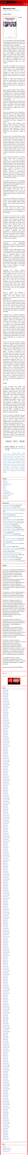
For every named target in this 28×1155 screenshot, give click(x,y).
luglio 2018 (5, 844)
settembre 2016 (6, 879)
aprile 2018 (5, 849)
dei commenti (7, 1149)
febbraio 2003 (6, 1138)
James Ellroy (21, 464)
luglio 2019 (5, 825)
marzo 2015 (5, 907)
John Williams (6, 467)
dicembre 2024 (6, 722)
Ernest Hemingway (16, 461)
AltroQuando (5, 498)
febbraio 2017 (6, 871)
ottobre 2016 (5, 877)
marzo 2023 (5, 755)
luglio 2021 (5, 787)
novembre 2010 (6, 990)
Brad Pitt (20, 454)
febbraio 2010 (6, 1004)
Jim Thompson (13, 465)
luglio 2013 (5, 939)
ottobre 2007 (5, 1049)
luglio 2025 (5, 710)
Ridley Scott (12, 470)
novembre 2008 (6, 1028)
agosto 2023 (5, 747)
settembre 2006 (6, 1069)
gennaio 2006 (6, 1082)
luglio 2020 (5, 806)
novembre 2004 (6, 1104)
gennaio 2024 (6, 739)
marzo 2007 (5, 1060)
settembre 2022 (6, 764)
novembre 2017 (6, 857)
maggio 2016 (5, 885)
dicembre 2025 (6, 703)
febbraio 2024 (6, 737)
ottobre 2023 (5, 744)
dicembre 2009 (6, 1007)
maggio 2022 (5, 771)
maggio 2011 (5, 980)
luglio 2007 (5, 1053)
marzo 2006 (5, 1079)
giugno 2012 (5, 960)
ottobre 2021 (5, 782)
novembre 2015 (6, 895)
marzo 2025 (5, 717)
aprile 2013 (5, 944)
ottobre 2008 (5, 1030)
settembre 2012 (6, 955)
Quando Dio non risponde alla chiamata (11, 543)
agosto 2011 (5, 976)
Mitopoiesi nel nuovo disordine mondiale (11, 535)
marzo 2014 (5, 926)
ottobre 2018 (5, 839)
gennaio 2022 (6, 777)
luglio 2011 (5, 977)
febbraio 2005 (6, 1099)
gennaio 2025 (6, 720)
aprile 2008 (5, 1039)
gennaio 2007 (6, 1063)
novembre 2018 (6, 837)
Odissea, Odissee (7, 524)
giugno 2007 (5, 1055)
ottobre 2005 (5, 1087)
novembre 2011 (6, 971)
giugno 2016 (5, 884)
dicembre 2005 (6, 1084)
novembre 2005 (6, 1085)
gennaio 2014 (6, 930)
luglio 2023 (5, 749)
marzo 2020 (5, 812)
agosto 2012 (5, 957)
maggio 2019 (5, 828)
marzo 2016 (5, 888)
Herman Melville (11, 462)
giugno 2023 (5, 750)
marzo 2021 (5, 793)
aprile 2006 (5, 1077)
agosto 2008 (5, 1033)
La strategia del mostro (8, 526)
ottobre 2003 (5, 1125)
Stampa (8, 441)
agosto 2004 (5, 1109)
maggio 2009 (5, 1018)
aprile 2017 (5, 868)
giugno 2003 (5, 1131)
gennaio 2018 (6, 853)
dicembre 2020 (6, 798)
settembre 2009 (6, 1012)
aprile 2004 (5, 1115)
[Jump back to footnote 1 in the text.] (8, 449)
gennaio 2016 (6, 891)
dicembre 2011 (6, 969)
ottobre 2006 (5, 1068)
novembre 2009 (6, 1009)
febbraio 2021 (6, 795)
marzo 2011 (5, 984)
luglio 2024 (5, 730)
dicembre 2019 (6, 817)
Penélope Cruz (6, 470)
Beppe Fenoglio (15, 454)
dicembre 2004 (6, 1103)
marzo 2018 (5, 850)
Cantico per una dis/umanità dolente (10, 560)
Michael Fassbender (20, 469)
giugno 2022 (5, 769)
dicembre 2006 (6, 1064)
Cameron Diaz (10, 456)
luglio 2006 (5, 1072)
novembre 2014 (6, 914)
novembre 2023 (6, 742)
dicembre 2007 (6, 1045)
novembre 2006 (6, 1066)
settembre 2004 (6, 1107)
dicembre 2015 (6, 893)
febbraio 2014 (6, 928)
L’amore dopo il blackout (8, 533)
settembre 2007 (6, 1050)
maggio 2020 (5, 809)
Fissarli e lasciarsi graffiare (9, 505)
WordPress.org (6, 1151)
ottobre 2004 (5, 1106)
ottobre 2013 (5, 934)
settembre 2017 (6, 860)
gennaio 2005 (6, 1101)
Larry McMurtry (15, 467)
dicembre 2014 (6, 912)
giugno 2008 (5, 1036)
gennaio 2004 (6, 1120)
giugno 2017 (5, 864)
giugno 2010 (5, 998)
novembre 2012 (6, 952)
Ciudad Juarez (11, 457)
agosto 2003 (5, 1128)
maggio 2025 (5, 714)
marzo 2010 (5, 1003)
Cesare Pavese (17, 456)
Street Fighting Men (7, 546)
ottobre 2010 (5, 991)
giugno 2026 (5, 693)
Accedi (4, 1146)
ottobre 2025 (5, 706)
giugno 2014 (5, 922)
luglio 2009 (5, 1015)
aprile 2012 (5, 963)
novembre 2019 (6, 818)
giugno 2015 (5, 903)
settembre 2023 (6, 745)
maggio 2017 (5, 866)
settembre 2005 (6, 1088)
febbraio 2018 (6, 852)
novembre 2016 (6, 876)
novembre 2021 (6, 780)
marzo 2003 (5, 1136)
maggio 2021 (5, 790)
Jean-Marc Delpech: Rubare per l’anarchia (12, 516)
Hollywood (18, 462)
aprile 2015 (5, 906)
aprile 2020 (5, 810)
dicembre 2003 (6, 1122)
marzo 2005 (5, 1098)
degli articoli (6, 1148)
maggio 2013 (5, 942)
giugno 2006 (5, 1074)
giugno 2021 (5, 788)
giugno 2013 (5, 941)
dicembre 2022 (6, 760)
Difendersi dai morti (7, 556)
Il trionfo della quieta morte (8, 527)
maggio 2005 (5, 1095)
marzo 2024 (5, 736)
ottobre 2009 (5, 1011)
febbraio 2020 (6, 814)
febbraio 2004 (6, 1118)
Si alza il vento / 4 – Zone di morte (10, 548)
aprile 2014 (5, 925)
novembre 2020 (6, 799)
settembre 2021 (6, 783)
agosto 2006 (5, 1071)
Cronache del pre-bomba (8, 493)
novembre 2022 (6, 761)
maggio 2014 (5, 923)
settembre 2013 (6, 936)
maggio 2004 (5, 1114)
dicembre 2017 (6, 855)
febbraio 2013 (6, 947)
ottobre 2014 (5, 915)
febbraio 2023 (6, 757)
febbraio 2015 (6, 909)
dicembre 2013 (6, 931)
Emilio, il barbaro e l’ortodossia (9, 529)
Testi (4, 487)
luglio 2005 (5, 1091)
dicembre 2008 (6, 1026)
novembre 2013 (6, 933)
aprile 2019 (5, 830)
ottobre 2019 (5, 820)
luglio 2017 (5, 863)
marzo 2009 (5, 1022)
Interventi (5, 481)
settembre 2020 (6, 803)
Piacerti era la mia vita (8, 506)
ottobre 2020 (5, 801)
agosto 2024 (5, 728)
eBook (21, 441)
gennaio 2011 (6, 987)
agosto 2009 (5, 1014)
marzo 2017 (5, 869)
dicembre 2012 (6, 950)
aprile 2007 (5, 1058)
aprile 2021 (5, 791)
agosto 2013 (5, 937)
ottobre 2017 (5, 858)
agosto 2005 (5, 1090)
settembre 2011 (6, 974)
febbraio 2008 (6, 1042)
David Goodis (11, 459)
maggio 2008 (5, 1038)
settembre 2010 (6, 993)
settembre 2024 (6, 726)
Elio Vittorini (8, 461)
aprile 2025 (5, 715)
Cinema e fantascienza (9, 519)
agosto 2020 (5, 804)
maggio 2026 (5, 695)
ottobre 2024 (5, 725)
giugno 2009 (5, 1017)
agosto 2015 (5, 899)
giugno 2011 (5, 979)
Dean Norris (17, 459)
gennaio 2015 (6, 910)
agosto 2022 (5, 766)
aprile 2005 (5, 1096)
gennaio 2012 (6, 968)
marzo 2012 (5, 964)
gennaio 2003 (6, 1139)
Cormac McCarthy (18, 457)
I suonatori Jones (6, 495)
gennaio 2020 (6, 815)
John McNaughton (20, 465)
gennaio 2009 (6, 1025)
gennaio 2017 (6, 872)
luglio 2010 (5, 996)
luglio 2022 (5, 768)
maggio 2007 (5, 1057)
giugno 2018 (5, 845)
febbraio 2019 (6, 833)
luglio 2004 (5, 1111)
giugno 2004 (5, 1112)
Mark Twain (12, 469)
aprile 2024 (5, 734)
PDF (15, 441)
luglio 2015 (5, 901)
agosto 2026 (5, 690)
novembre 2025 (6, 704)
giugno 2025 (5, 712)
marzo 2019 (5, 831)
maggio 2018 (5, 847)
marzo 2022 (5, 774)
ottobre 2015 (5, 896)
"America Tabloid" (16, 453)
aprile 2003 (5, 1134)
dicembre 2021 (6, 779)
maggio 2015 (5, 904)
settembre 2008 (6, 1031)
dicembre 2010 (6, 988)
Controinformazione (7, 484)
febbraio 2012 (6, 966)
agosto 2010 (5, 995)
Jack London (14, 464)
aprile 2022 (5, 772)
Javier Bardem (6, 465)
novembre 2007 (6, 1047)
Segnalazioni (5, 496)
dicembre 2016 (6, 874)
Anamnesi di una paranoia (8, 559)
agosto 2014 (5, 918)
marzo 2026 (5, 698)
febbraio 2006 (6, 1080)
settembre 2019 (6, 822)
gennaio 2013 (6, 949)
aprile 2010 (5, 1001)
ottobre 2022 (5, 763)
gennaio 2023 (6, 758)
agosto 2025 (5, 709)
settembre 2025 (6, 707)
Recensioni (17, 10)
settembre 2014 (6, 917)
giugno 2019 (5, 826)
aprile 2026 (5, 696)
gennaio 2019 (6, 834)
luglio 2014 (5, 920)
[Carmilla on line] (14, 2)
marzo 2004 (5, 1117)
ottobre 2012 (5, 953)
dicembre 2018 (6, 836)
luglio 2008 (5, 1034)
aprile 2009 (5, 1020)
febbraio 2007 (6, 1061)
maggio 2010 (5, 999)
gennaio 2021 (6, 796)
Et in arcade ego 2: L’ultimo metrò (10, 538)
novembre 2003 (6, 1123)
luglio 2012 (5, 958)
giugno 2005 (5, 1093)
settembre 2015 (6, 898)
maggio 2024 (5, 733)
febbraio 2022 (6, 776)
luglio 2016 (5, 882)
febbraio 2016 (6, 890)
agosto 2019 (5, 823)
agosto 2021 (5, 785)
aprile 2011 (5, 982)
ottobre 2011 (5, 972)
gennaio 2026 (6, 701)
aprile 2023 (5, 753)
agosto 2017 (5, 861)
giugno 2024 (5, 731)
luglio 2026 (5, 691)
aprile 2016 (5, 887)
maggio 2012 (5, 961)
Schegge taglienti (6, 492)
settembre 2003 (6, 1126)
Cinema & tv (5, 490)
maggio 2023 (5, 752)
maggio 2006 (5, 1076)
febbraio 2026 (6, 699)
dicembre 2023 (6, 741)
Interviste (5, 485)
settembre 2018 (6, 841)
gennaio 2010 (6, 1006)
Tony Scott (19, 470)
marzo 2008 (5, 1041)
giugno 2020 (5, 807)
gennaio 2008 (6, 1044)
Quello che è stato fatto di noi (9, 557)
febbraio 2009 (6, 1023)
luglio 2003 (5, 1130)
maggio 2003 (5, 1133)
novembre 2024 (6, 723)
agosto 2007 (5, 1052)
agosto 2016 (5, 880)
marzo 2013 (5, 945)
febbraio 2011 (6, 985)
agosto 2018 (5, 842)
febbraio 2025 (6, 718)
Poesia (4, 489)
